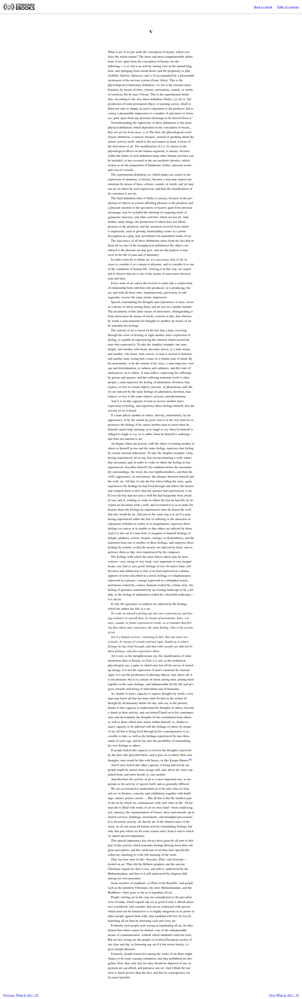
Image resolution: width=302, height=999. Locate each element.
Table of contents (288, 7)
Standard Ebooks (19, 6)
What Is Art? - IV (21, 995)
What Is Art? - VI (284, 995)
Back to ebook (263, 7)
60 (190, 759)
